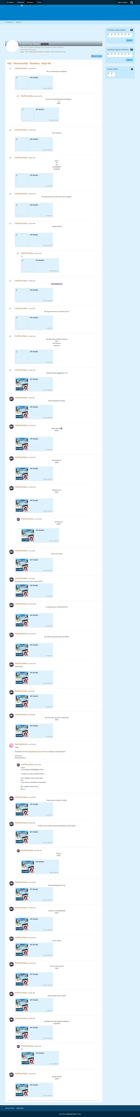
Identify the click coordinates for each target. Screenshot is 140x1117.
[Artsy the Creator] (116, 55)
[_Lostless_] (119, 55)
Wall (9, 63)
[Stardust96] (109, 35)
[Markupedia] (119, 35)
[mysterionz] (126, 35)
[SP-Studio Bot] (116, 35)
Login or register (122, 2)
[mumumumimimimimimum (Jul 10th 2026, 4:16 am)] (113, 74)
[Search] (132, 2)
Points (48, 52)
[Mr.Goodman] (123, 55)
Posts (22, 52)
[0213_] (113, 55)
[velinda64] (130, 55)
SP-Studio (34, 78)
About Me (46, 63)
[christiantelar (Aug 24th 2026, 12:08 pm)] (109, 74)
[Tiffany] (123, 35)
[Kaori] (126, 55)
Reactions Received (35, 52)
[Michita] (130, 35)
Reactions (35, 63)
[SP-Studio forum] (70, 12)
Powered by (70, 1114)
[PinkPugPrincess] (113, 35)
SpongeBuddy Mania (34, 751)
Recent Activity (20, 63)
